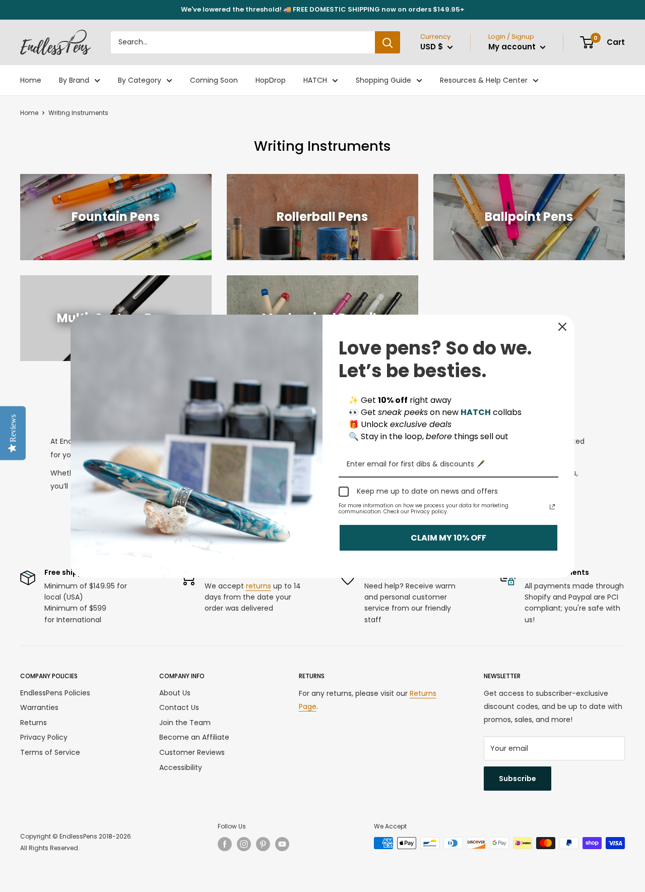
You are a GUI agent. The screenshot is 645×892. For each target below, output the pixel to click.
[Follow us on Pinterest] (263, 844)
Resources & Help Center (484, 80)
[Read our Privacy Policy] (552, 507)
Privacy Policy (44, 737)
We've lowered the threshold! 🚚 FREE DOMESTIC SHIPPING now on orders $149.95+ (323, 9)
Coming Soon (214, 80)
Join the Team (185, 723)
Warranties (39, 707)
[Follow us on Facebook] (225, 844)
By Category (139, 80)
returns (258, 586)
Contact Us (179, 707)
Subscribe (517, 779)
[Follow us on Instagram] (244, 844)
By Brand (74, 80)
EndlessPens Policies (55, 693)
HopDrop (270, 80)
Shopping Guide (383, 80)
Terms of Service (50, 752)
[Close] (562, 327)
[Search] (387, 42)
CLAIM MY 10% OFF (448, 537)
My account (513, 46)
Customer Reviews (192, 752)
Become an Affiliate (194, 737)
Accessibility (180, 767)
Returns (33, 723)
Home (30, 80)
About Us (174, 693)
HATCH (315, 80)
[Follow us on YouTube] (282, 844)
